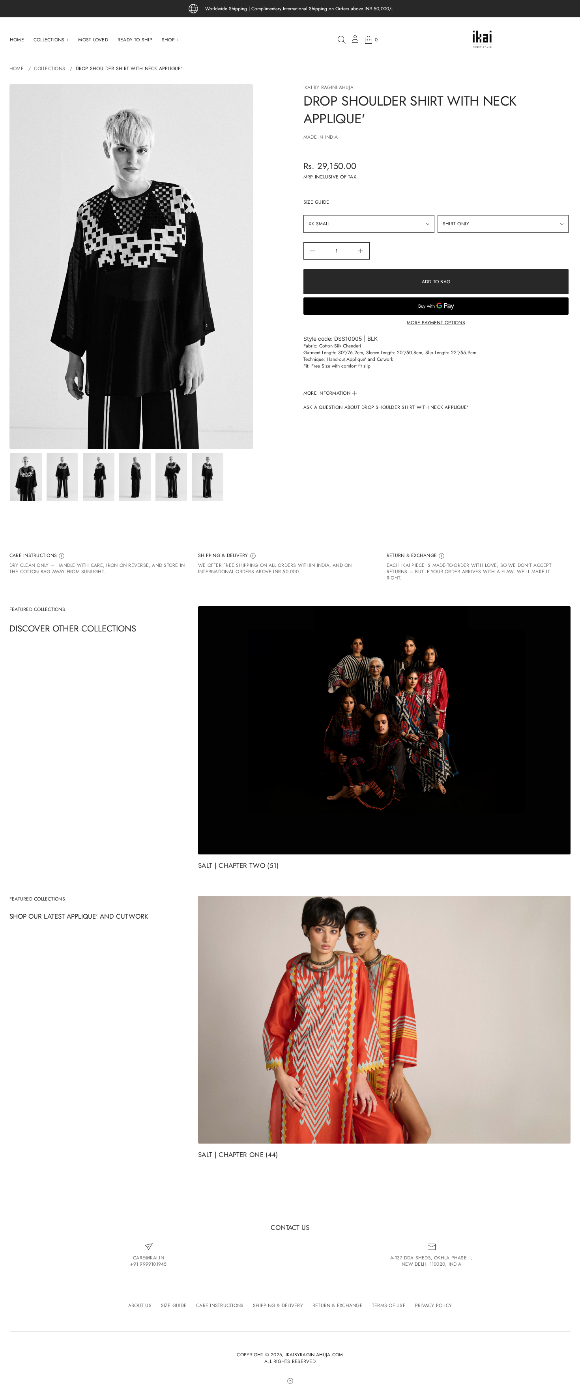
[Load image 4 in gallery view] (135, 477)
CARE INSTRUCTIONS (33, 555)
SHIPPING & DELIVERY (224, 555)
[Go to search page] (341, 39)
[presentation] (131, 266)
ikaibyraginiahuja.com (314, 1355)
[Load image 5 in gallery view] (171, 477)
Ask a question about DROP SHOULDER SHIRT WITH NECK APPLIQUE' (385, 407)
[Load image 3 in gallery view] (98, 477)
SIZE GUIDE (316, 202)
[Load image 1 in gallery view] (26, 477)
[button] (341, 39)
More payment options (436, 322)
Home (16, 68)
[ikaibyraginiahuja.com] (482, 40)
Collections (49, 68)
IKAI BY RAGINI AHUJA (328, 87)
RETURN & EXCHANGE (412, 555)
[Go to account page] (355, 41)
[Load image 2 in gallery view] (62, 477)
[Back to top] (290, 1380)
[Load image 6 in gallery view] (207, 477)
